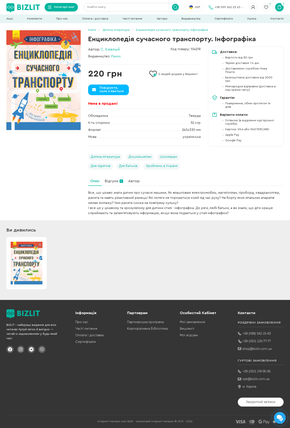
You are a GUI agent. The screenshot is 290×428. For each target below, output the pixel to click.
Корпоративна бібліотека (147, 328)
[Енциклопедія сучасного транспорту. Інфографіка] (43, 80)
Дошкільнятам (139, 156)
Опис (95, 181)
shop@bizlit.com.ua (257, 349)
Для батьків (128, 166)
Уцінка (251, 18)
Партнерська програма (145, 322)
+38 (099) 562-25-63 (256, 333)
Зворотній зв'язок (261, 402)
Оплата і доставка (95, 18)
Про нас (62, 18)
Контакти (277, 18)
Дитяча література (105, 156)
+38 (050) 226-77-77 (256, 341)
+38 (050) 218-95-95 (256, 371)
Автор (134, 181)
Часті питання (132, 18)
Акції (9, 18)
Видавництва (191, 18)
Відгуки (113, 181)
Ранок (116, 56)
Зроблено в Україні (161, 166)
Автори (162, 18)
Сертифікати (224, 18)
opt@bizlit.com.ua (255, 379)
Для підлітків (100, 166)
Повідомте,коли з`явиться (112, 89)
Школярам (168, 156)
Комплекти (34, 18)
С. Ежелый (110, 49)
